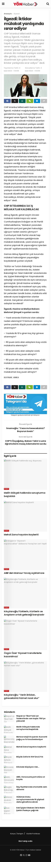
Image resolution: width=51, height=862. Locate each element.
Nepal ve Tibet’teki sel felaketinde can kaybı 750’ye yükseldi (31, 718)
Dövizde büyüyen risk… (27, 767)
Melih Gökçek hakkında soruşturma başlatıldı (28, 728)
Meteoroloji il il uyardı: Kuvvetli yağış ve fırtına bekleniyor (31, 738)
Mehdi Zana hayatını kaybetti (21, 534)
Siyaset (17, 14)
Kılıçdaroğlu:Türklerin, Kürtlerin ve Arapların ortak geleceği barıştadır (24, 613)
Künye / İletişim (16, 833)
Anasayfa (8, 14)
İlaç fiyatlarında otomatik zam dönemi (31, 788)
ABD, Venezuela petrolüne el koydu (30, 778)
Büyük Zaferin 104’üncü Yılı (29, 756)
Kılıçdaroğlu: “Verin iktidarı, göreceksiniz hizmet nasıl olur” (21, 696)
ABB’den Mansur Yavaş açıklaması (24, 573)
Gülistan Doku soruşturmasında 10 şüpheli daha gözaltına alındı (30, 799)
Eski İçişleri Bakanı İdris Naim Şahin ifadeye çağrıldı (30, 809)
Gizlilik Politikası (33, 833)
